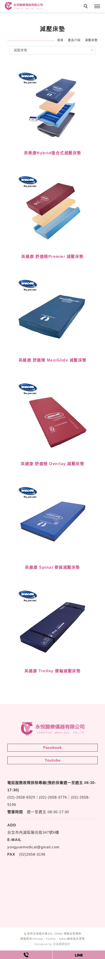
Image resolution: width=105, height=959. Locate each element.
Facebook (52, 747)
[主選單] (97, 6)
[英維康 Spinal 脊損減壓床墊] (52, 520)
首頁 (60, 40)
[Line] (78, 954)
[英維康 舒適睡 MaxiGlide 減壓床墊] (52, 313)
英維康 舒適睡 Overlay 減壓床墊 (52, 464)
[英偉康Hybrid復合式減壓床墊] (52, 106)
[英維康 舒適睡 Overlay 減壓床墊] (52, 417)
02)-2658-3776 (54, 797)
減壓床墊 (91, 40)
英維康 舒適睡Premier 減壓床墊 (52, 256)
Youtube (53, 760)
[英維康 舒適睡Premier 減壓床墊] (52, 209)
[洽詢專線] (26, 954)
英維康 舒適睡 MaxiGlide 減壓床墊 (53, 360)
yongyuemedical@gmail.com (33, 847)
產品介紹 (74, 40)
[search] (86, 6)
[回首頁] (24, 6)
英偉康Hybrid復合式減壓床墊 (52, 153)
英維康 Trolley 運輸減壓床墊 (52, 671)
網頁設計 (65, 944)
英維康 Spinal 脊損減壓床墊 (52, 567)
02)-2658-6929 (22, 797)
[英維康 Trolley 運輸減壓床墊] (52, 624)
